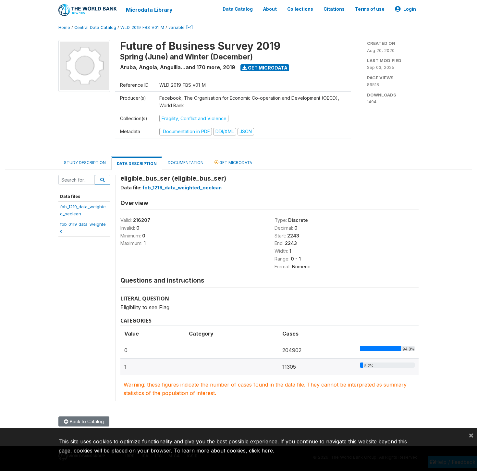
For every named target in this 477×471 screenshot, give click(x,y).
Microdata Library (149, 9)
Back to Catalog (86, 421)
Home (64, 27)
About (270, 9)
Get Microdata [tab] (235, 162)
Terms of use (370, 9)
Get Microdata (267, 67)
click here (261, 450)
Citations (334, 9)
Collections (300, 9)
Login (409, 9)
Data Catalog (238, 9)
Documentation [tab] (185, 162)
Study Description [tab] (85, 162)
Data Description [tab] (137, 163)
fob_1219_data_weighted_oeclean (182, 187)
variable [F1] (180, 27)
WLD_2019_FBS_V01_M (142, 27)
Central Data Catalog (95, 27)
